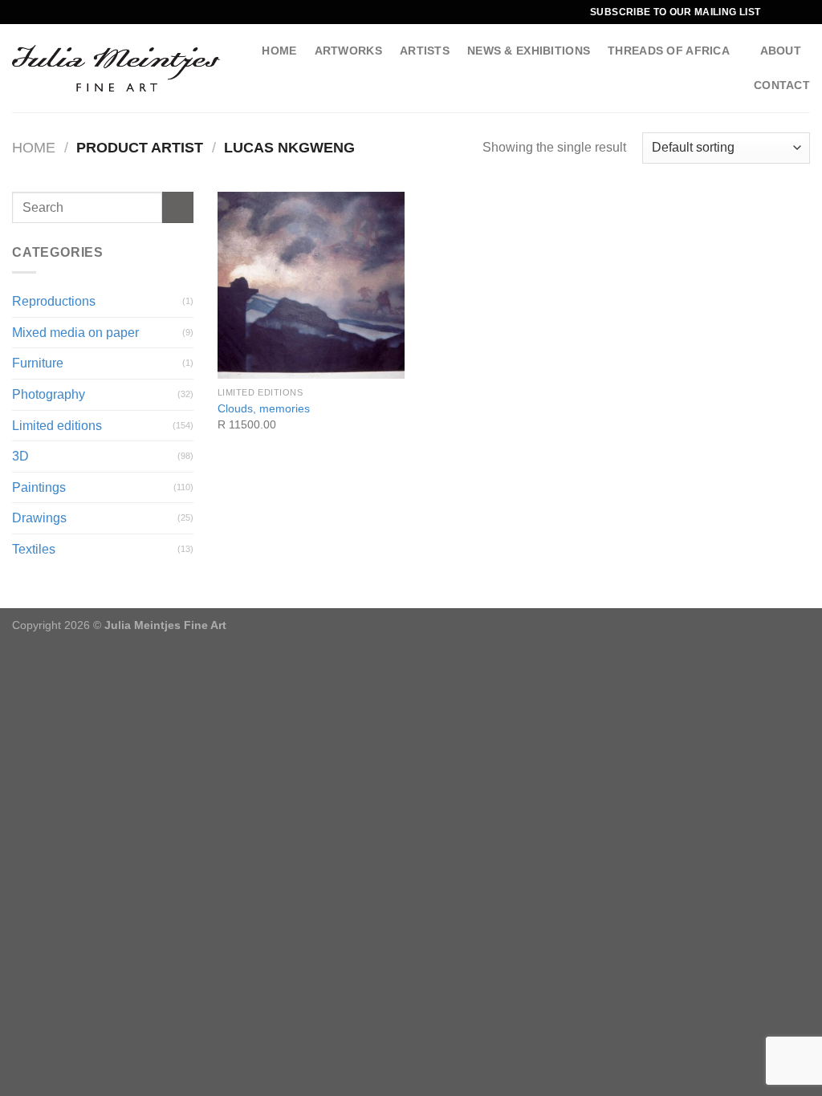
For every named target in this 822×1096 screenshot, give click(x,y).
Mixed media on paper (75, 332)
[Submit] (177, 207)
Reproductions (54, 301)
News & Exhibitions (528, 50)
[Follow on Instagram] (802, 12)
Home (279, 50)
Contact (782, 85)
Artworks (348, 50)
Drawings (39, 518)
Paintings (39, 487)
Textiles (33, 549)
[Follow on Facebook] (786, 12)
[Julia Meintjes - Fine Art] (116, 68)
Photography (48, 394)
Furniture (37, 363)
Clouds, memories (264, 408)
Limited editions (57, 425)
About (780, 50)
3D (20, 456)
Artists (425, 50)
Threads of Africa (669, 50)
